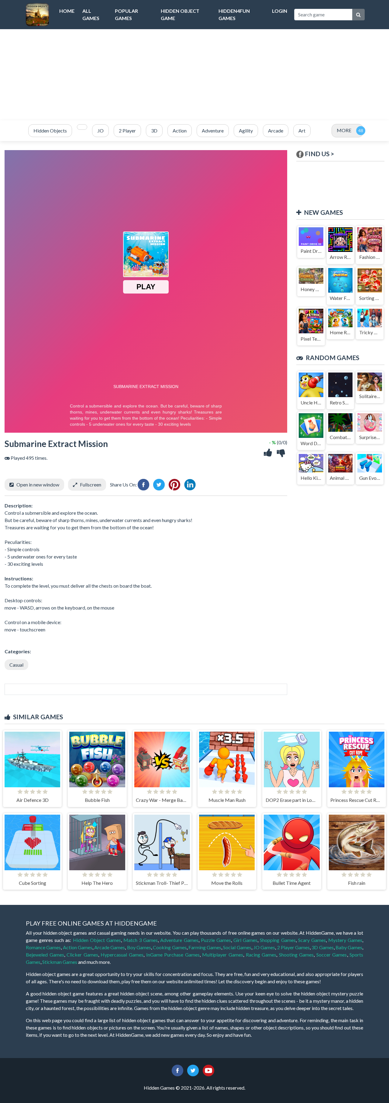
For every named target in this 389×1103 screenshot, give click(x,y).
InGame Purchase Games (173, 954)
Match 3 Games (140, 940)
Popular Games (126, 14)
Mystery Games (345, 940)
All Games (90, 14)
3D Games (322, 947)
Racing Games (261, 954)
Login (279, 11)
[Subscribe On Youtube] (208, 1070)
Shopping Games (277, 940)
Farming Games (204, 947)
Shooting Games (296, 954)
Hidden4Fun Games (234, 14)
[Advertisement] (194, 74)
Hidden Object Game (180, 14)
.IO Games (264, 947)
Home (66, 11)
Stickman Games (59, 962)
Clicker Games (82, 954)
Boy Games (139, 947)
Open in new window (37, 484)
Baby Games (349, 947)
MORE (344, 130)
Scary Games (312, 940)
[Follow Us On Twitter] (193, 1070)
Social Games (237, 947)
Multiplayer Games (222, 954)
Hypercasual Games (122, 954)
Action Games (77, 947)
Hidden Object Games (97, 940)
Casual (16, 665)
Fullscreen (90, 484)
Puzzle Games (216, 940)
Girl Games (245, 940)
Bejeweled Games (45, 954)
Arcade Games (109, 947)
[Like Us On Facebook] (177, 1070)
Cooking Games (169, 947)
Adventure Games (179, 940)
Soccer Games (331, 954)
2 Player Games (293, 947)
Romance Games (43, 947)
